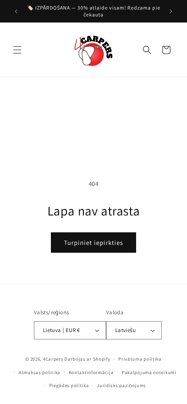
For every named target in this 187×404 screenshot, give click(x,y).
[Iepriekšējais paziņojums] (16, 11)
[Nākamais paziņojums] (170, 11)
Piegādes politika (69, 385)
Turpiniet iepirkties (93, 242)
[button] (17, 49)
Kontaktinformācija (91, 372)
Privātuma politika (140, 359)
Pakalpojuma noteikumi (149, 372)
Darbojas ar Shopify (87, 359)
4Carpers (53, 359)
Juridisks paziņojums (121, 385)
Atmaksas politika (39, 372)
